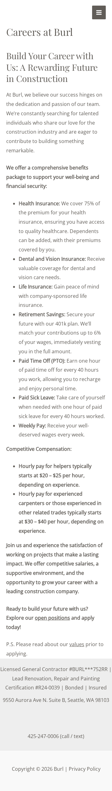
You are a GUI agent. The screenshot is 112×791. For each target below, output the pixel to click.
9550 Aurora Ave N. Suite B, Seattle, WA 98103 (56, 700)
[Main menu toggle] (99, 12)
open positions (52, 617)
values (76, 644)
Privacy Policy (84, 768)
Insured (98, 687)
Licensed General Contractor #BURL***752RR (54, 669)
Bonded (74, 687)
